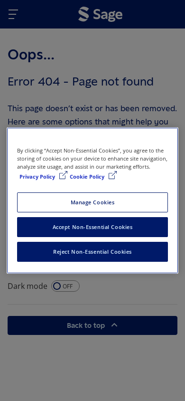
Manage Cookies (93, 202)
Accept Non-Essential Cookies (93, 226)
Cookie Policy (88, 176)
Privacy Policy (37, 176)
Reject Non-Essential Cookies (92, 251)
